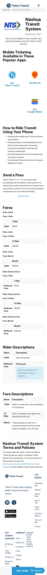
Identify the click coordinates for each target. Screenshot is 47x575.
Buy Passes (23, 571)
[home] (17, 5)
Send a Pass (19, 180)
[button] (38, 5)
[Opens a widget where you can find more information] (36, 571)
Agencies (6, 10)
